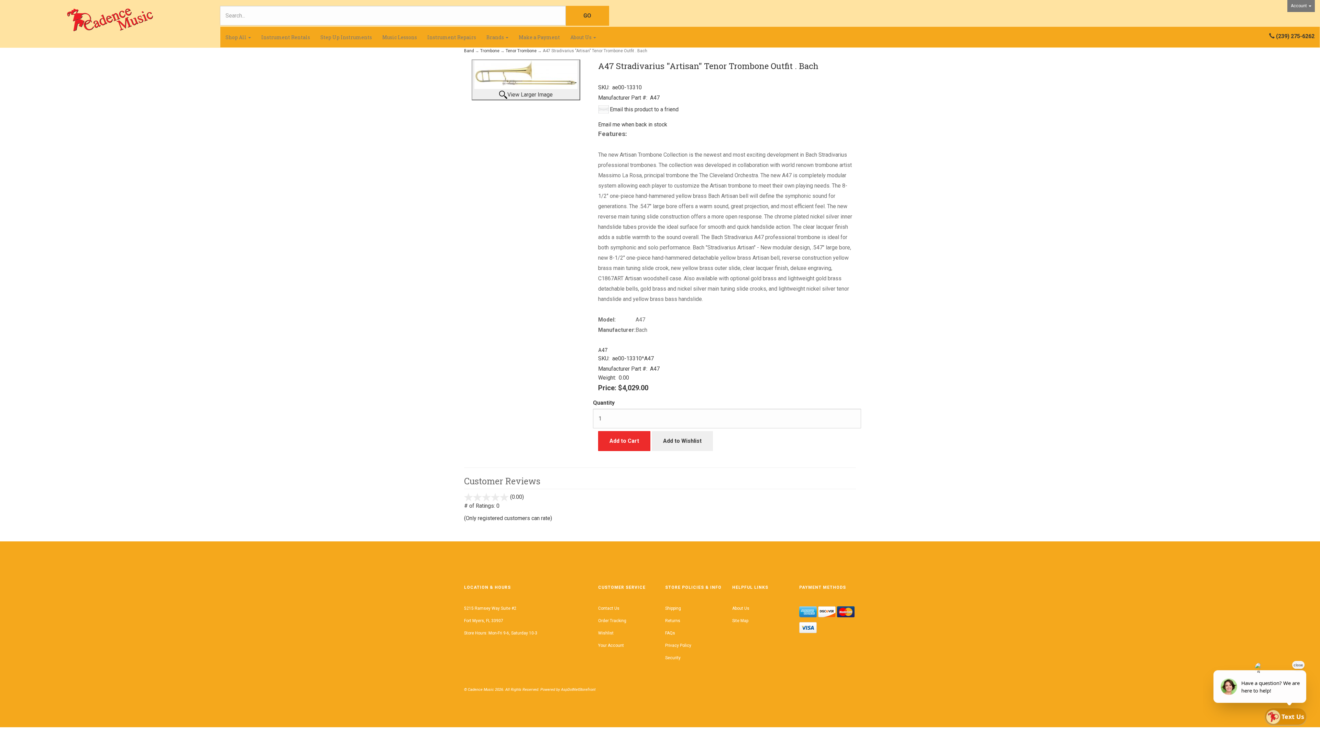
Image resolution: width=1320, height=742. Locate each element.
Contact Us (608, 608)
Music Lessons (399, 37)
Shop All (237, 37)
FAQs (670, 633)
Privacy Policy (678, 645)
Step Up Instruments (346, 37)
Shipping (673, 608)
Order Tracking (612, 620)
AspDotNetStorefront (578, 689)
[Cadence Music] (110, 20)
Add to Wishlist (682, 441)
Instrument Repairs (451, 37)
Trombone (489, 50)
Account (1299, 5)
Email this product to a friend (644, 109)
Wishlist (606, 633)
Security (673, 657)
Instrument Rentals (285, 37)
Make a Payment (539, 37)
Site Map (740, 620)
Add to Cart (624, 441)
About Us (581, 37)
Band (469, 50)
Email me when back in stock (632, 124)
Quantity (604, 403)
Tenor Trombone (521, 50)
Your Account (611, 645)
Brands (495, 37)
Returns (672, 620)
